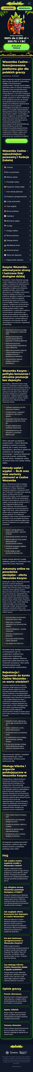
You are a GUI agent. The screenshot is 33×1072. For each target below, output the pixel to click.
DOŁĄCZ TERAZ (16, 47)
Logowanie (8, 8)
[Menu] (29, 3)
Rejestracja (24, 8)
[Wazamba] (15, 3)
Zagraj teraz (16, 141)
